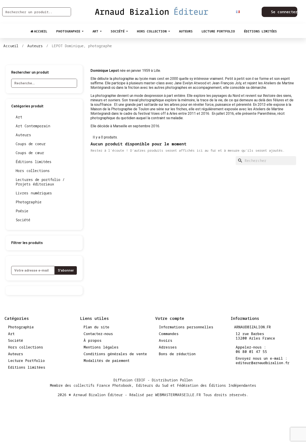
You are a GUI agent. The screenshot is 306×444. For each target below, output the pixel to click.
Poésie (22, 210)
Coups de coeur (31, 143)
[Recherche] (66, 12)
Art (19, 117)
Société (23, 219)
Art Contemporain (33, 125)
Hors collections (33, 170)
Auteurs (23, 134)
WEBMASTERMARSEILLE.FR (178, 394)
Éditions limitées (34, 161)
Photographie (28, 202)
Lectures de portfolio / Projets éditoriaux (40, 182)
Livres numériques (34, 193)
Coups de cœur (30, 152)
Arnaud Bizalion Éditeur (98, 394)
